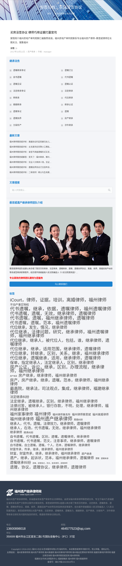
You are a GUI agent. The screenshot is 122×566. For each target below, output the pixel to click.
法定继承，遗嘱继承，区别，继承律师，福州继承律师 (54, 401)
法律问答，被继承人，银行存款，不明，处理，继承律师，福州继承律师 (59, 407)
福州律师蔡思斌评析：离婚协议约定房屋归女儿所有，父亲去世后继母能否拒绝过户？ (31, 142)
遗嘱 (97, 458)
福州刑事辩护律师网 (63, 552)
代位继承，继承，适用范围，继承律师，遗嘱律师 (55, 349)
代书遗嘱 (69, 77)
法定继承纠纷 (19, 397)
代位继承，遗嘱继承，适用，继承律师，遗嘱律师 (55, 358)
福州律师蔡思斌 (81, 414)
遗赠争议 (17, 111)
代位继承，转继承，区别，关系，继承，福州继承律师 (59, 353)
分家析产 (17, 125)
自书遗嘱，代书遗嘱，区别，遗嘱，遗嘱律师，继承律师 (49, 436)
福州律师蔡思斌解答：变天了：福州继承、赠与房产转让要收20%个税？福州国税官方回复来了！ (31, 157)
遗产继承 (86, 453)
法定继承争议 (19, 91)
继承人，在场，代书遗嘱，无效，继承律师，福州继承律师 (55, 428)
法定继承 (69, 91)
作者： (44, 52)
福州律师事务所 (61, 414)
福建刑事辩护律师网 (102, 552)
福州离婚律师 (100, 414)
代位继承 (69, 97)
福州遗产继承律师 (53, 419)
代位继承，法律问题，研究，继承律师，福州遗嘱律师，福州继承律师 (59, 334)
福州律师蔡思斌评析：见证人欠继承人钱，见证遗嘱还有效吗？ (31, 162)
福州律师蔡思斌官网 (61, 556)
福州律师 (42, 414)
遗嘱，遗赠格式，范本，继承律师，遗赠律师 (50, 463)
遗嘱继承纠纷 (20, 462)
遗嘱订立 (69, 70)
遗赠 (67, 111)
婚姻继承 (17, 104)
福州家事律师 (21, 414)
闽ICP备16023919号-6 (65, 562)
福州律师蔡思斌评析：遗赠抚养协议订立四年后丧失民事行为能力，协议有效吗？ (31, 167)
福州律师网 (75, 556)
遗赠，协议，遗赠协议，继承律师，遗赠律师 (48, 467)
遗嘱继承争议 (19, 70)
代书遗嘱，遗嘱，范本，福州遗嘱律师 (45, 323)
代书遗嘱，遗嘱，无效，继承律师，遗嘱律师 (53, 314)
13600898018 (16, 528)
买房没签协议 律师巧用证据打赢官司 (33, 32)
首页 (49, 14)
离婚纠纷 (78, 419)
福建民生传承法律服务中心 (46, 559)
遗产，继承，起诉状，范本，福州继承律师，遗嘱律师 (52, 458)
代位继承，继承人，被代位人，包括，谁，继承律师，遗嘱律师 (59, 342)
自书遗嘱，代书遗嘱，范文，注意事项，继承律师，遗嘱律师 (55, 441)
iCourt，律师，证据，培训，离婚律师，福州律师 (58, 300)
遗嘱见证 (17, 84)
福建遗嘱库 (63, 559)
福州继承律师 (22, 419)
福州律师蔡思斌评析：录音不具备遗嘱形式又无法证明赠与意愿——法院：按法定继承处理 (31, 152)
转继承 (16, 97)
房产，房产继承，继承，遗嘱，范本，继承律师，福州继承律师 (59, 382)
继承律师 (16, 432)
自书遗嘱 (17, 77)
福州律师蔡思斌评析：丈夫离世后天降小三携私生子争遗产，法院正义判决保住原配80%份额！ (31, 147)
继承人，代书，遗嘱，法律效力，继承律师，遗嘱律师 (50, 424)
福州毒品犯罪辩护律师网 (82, 552)
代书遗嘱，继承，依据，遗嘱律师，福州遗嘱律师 (60, 309)
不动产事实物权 (19, 304)
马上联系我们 (61, 284)
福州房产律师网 (37, 552)
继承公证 (69, 104)
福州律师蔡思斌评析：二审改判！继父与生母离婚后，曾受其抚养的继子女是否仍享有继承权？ (31, 172)
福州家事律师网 (23, 552)
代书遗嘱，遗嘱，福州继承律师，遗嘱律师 (52, 318)
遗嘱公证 (69, 84)
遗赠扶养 (17, 118)
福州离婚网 (49, 552)
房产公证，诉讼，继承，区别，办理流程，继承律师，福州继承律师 (57, 369)
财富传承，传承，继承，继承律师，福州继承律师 (41, 449)
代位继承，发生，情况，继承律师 (38, 327)
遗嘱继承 (104, 458)
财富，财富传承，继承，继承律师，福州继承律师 (45, 453)
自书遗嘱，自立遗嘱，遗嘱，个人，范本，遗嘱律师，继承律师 (50, 445)
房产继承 (31, 52)
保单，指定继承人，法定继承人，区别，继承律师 (52, 363)
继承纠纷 (28, 432)
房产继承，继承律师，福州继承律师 (48, 375)
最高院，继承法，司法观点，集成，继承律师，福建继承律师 (59, 390)
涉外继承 (69, 125)
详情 (12, 48)
